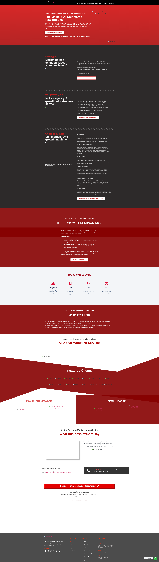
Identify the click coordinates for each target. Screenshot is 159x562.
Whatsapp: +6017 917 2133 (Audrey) (104, 558)
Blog (105, 3)
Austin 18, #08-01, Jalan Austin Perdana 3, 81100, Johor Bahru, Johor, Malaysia (105, 546)
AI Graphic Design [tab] (103, 348)
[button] (46, 378)
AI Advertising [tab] (68, 348)
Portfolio (72, 553)
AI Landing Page (87, 550)
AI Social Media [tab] (79, 348)
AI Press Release (87, 544)
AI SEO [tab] (60, 348)
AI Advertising (86, 547)
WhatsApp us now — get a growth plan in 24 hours (58, 472)
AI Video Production (88, 553)
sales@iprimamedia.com (103, 552)
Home (78, 3)
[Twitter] (51, 551)
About (83, 3)
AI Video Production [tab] (91, 348)
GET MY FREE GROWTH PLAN (79, 500)
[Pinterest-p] (53, 551)
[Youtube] (56, 551)
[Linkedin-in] (59, 551)
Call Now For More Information (101, 471)
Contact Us (111, 3)
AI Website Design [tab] (51, 348)
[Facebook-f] (45, 551)
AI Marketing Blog (73, 545)
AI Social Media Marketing (87, 557)
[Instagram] (48, 551)
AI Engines (90, 3)
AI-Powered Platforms (73, 549)
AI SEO (85, 541)
